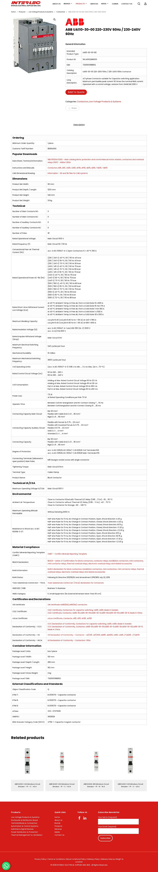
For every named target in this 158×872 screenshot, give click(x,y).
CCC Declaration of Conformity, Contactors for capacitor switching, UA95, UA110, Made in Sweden (90, 624)
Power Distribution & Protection (24, 832)
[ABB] (102, 22)
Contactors (60, 12)
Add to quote (76, 92)
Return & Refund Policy (76, 859)
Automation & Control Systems (24, 826)
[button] (54, 19)
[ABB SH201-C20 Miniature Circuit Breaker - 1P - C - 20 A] (130, 761)
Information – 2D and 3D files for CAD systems (68, 173)
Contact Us (59, 835)
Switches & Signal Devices (22, 829)
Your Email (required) (107, 827)
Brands (57, 823)
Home (13, 12)
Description (79, 125)
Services (58, 829)
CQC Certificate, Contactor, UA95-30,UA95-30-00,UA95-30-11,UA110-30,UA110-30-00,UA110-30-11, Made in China (95, 613)
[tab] (79, 124)
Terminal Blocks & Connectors (24, 823)
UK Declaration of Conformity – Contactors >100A (69, 640)
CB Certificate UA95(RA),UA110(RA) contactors (67, 604)
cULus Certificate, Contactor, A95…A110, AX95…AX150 (70, 618)
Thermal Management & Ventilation (26, 835)
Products (22, 12)
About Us (58, 820)
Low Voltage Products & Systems (41, 12)
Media (57, 832)
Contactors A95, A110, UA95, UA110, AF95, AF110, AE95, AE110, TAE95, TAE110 (78, 168)
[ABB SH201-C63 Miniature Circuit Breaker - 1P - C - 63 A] (61, 761)
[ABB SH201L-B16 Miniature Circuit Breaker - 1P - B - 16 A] (96, 761)
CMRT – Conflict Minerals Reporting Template (67, 554)
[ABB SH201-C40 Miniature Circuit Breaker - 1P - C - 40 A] (27, 761)
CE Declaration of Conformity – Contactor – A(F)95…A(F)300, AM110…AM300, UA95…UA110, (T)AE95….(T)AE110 (93, 635)
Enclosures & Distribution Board (24, 820)
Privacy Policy (40, 859)
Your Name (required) (107, 817)
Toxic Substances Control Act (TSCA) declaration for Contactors (76, 583)
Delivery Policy (93, 859)
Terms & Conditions (56, 859)
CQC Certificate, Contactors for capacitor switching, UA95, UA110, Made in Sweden (83, 610)
